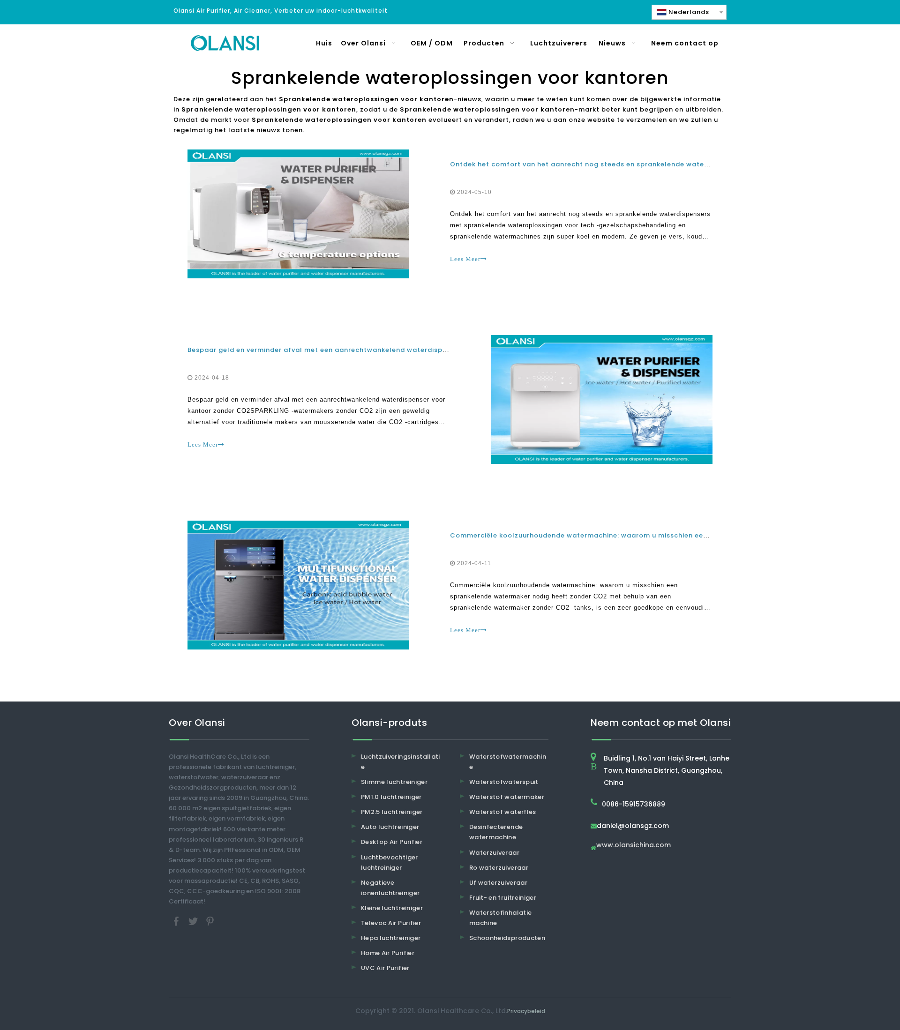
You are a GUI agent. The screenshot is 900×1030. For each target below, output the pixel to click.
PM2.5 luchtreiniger (392, 811)
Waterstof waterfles (502, 811)
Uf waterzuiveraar (498, 882)
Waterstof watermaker (506, 796)
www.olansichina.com (633, 846)
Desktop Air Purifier (391, 841)
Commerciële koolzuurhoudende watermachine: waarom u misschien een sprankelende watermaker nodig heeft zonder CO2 (669, 535)
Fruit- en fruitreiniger (502, 897)
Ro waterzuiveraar (498, 867)
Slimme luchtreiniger (394, 781)
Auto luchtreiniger (390, 826)
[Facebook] (177, 921)
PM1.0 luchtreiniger (391, 796)
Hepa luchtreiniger (390, 937)
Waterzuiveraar (494, 852)
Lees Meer (465, 258)
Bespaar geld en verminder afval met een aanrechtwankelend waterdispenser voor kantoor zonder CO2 (370, 349)
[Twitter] (194, 921)
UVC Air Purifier (385, 967)
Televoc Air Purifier (391, 922)
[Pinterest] (210, 921)
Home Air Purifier (387, 952)
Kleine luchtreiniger (392, 907)
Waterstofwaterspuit (504, 781)
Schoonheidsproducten (507, 937)
